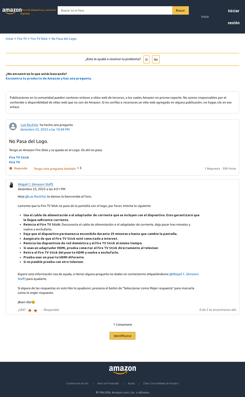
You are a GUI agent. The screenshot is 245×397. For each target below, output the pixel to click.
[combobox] (123, 10)
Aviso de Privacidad (108, 383)
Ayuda (131, 383)
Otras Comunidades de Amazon (160, 383)
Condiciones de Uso (77, 383)
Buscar (180, 10)
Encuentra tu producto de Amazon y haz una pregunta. (49, 78)
